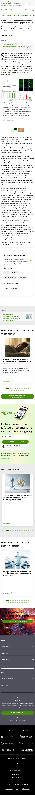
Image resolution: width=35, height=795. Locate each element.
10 (24, 388)
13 (11, 390)
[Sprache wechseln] (26, 10)
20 (23, 390)
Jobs (2, 672)
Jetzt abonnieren (17, 713)
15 (14, 390)
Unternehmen (5, 647)
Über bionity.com (17, 778)
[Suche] (20, 10)
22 (24, 602)
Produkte (4, 653)
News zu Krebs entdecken (17, 621)
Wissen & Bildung (7, 679)
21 (22, 602)
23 (26, 602)
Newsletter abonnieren (15, 442)
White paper (5, 659)
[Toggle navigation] (33, 10)
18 (20, 390)
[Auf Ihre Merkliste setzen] (29, 10)
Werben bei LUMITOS (16, 771)
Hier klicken (17, 447)
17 (18, 390)
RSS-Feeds (4, 685)
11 (26, 388)
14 (10, 602)
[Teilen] (23, 10)
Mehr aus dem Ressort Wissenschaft (17, 397)
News (3, 640)
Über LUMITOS (16, 774)
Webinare (4, 666)
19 (19, 602)
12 (28, 388)
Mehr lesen (5, 458)
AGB (17, 789)
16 (16, 390)
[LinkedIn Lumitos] (17, 763)
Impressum (9, 789)
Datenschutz (26, 789)
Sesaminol (4, 70)
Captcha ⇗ (25, 449)
